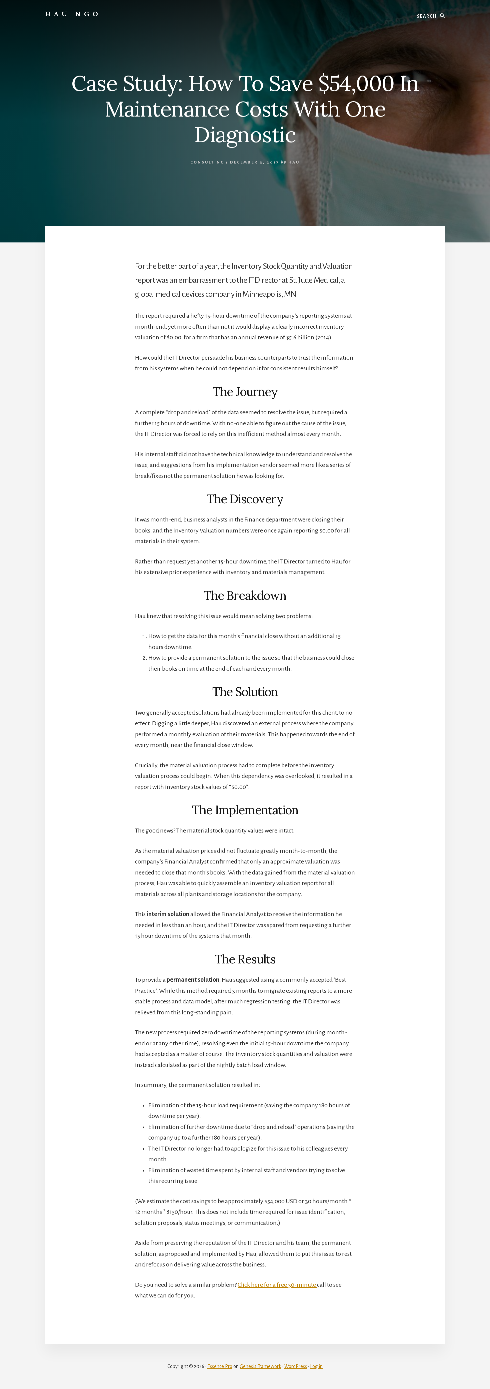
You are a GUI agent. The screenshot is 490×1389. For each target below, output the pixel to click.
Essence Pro (219, 1366)
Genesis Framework (260, 1366)
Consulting (207, 162)
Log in (316, 1366)
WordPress (295, 1366)
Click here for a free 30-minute (277, 1284)
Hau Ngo (73, 14)
